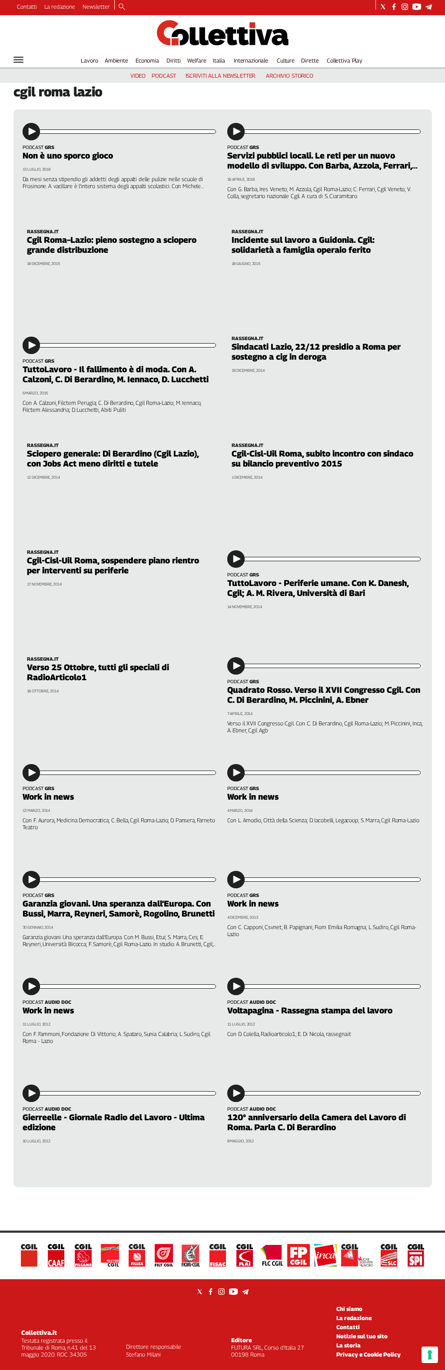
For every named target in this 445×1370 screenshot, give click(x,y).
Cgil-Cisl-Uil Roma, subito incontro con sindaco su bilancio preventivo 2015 (322, 458)
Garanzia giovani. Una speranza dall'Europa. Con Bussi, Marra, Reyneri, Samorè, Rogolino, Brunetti (119, 908)
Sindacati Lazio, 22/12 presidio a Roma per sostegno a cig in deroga (316, 351)
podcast (164, 75)
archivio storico (289, 75)
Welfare (196, 60)
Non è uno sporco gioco (68, 155)
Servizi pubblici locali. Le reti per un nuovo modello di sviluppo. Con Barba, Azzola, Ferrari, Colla (319, 165)
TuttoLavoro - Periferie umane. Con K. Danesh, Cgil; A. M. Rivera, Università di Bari (317, 588)
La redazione (59, 6)
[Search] (122, 7)
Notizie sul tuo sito (362, 1336)
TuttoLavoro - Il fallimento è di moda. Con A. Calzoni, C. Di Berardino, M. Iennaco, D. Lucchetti (116, 374)
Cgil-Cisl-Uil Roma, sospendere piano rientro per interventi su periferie (113, 565)
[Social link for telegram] (428, 6)
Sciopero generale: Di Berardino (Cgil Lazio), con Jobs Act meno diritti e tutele (113, 458)
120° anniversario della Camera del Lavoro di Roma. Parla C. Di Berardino (316, 1122)
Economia (147, 60)
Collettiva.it (39, 1332)
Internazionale (251, 60)
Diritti (173, 60)
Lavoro (89, 60)
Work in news (48, 796)
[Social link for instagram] (405, 6)
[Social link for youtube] (416, 6)
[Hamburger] (18, 60)
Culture (286, 60)
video (138, 75)
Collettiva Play (344, 60)
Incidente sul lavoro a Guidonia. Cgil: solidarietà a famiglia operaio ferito (303, 245)
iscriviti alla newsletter (221, 75)
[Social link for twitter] (383, 6)
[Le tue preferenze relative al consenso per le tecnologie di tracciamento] (430, 1355)
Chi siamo (349, 1308)
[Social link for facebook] (394, 6)
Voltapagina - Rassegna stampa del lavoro (309, 1010)
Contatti (27, 6)
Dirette (310, 60)
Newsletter (96, 6)
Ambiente (116, 60)
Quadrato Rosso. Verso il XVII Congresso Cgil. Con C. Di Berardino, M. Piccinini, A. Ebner (323, 695)
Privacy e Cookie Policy (368, 1354)
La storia (348, 1345)
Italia (219, 60)
